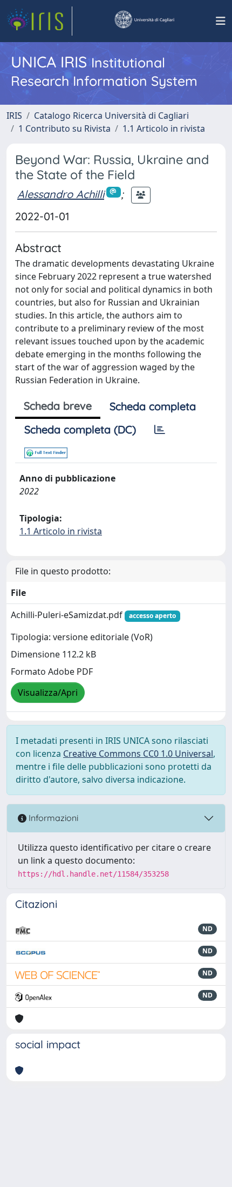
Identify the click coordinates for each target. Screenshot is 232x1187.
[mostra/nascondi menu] (221, 21)
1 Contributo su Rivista (64, 128)
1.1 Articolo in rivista (163, 128)
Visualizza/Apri (48, 692)
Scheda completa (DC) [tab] (80, 429)
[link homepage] (39, 21)
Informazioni (52, 817)
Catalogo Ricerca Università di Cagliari (111, 115)
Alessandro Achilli (60, 194)
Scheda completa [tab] (153, 406)
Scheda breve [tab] (58, 405)
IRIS (14, 115)
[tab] (159, 429)
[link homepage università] (144, 21)
